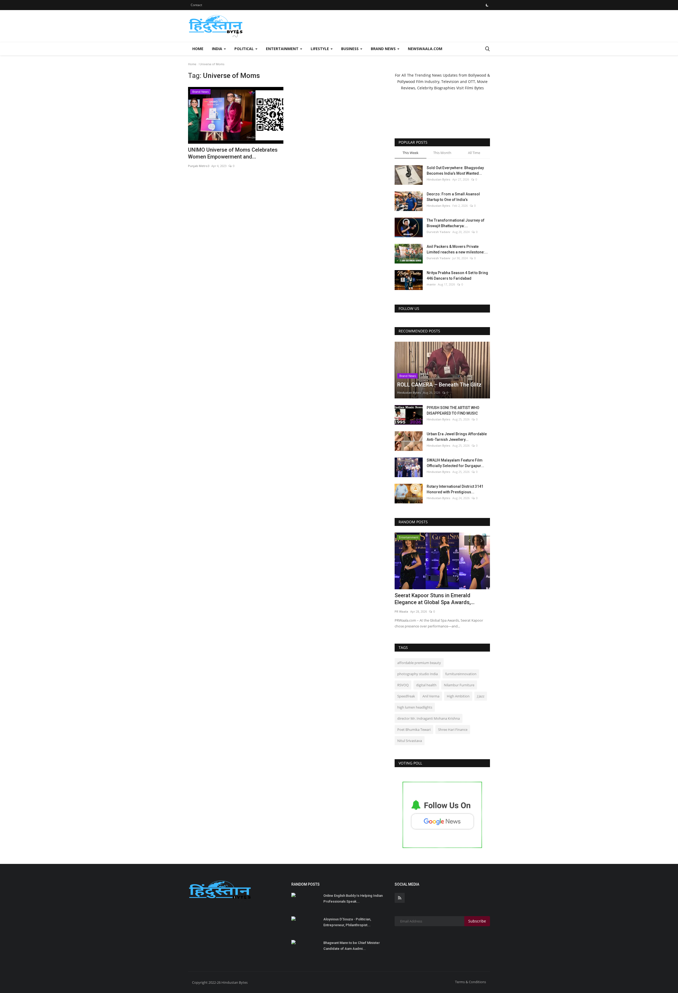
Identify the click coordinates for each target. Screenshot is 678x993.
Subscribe (477, 921)
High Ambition (458, 696)
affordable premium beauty (419, 662)
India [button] (217, 48)
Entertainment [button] (283, 48)
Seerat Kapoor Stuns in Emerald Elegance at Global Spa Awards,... (435, 598)
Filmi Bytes (474, 87)
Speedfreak (406, 696)
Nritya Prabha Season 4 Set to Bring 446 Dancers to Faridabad (457, 275)
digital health (426, 685)
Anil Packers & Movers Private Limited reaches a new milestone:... (457, 249)
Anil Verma (430, 696)
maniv (431, 284)
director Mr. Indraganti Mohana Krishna (428, 718)
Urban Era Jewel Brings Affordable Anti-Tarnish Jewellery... (457, 437)
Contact (196, 5)
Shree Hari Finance (452, 729)
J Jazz (480, 696)
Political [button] (244, 48)
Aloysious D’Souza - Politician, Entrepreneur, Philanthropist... (347, 922)
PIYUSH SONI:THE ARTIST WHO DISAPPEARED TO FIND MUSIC (453, 410)
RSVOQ (403, 685)
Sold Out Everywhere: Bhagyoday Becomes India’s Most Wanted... (455, 170)
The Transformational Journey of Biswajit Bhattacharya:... (455, 223)
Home (197, 48)
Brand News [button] (384, 48)
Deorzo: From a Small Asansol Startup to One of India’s (453, 197)
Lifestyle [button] (320, 48)
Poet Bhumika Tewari (414, 729)
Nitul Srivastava (409, 740)
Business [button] (350, 48)
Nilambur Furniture (459, 685)
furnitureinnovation (460, 673)
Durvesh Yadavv (438, 232)
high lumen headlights (414, 707)
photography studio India (417, 673)
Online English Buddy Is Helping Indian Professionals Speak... (353, 898)
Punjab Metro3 (198, 166)
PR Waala (401, 611)
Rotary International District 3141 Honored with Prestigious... (455, 489)
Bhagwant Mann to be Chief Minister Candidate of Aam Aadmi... (351, 946)
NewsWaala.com (425, 48)
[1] (487, 5)
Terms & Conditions (470, 981)
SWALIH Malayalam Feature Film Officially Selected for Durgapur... (455, 463)
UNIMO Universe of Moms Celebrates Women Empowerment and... (233, 153)
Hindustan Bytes (438, 179)
